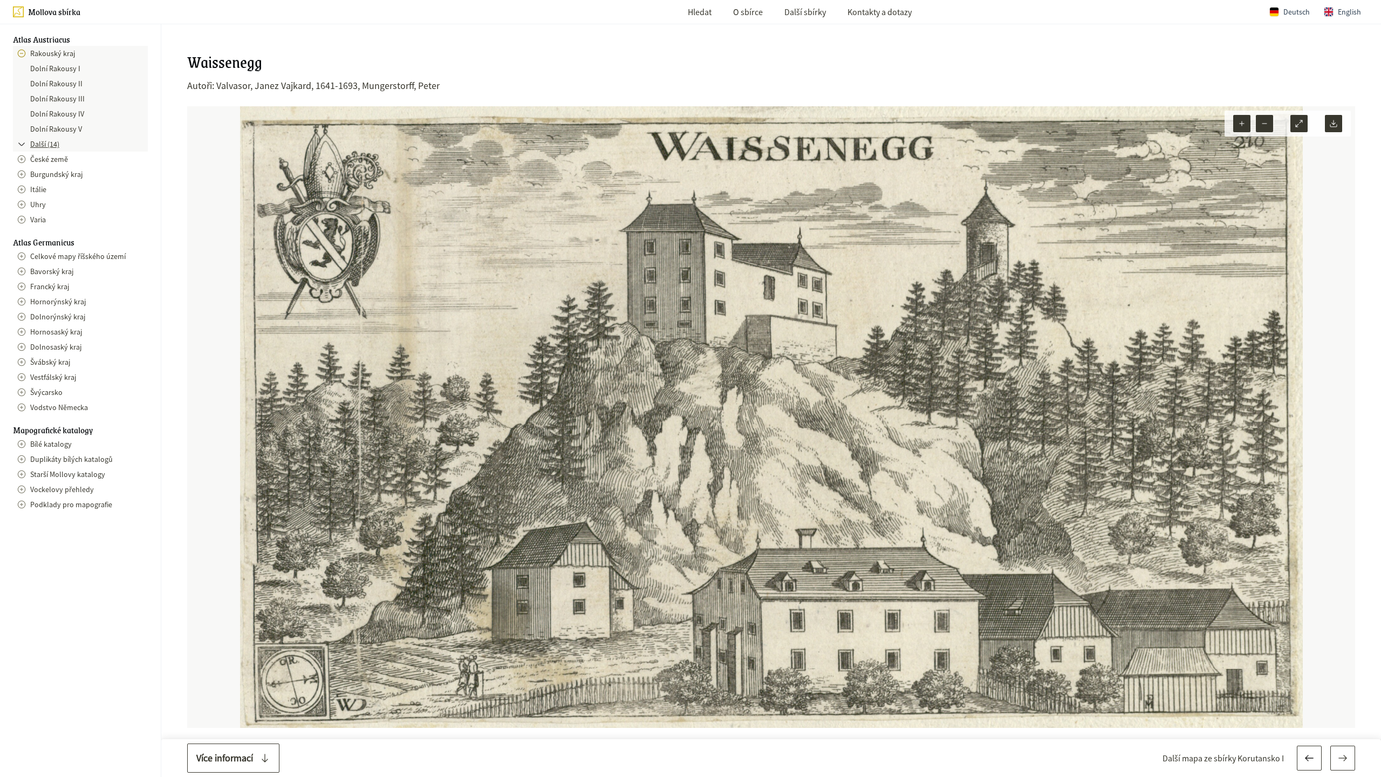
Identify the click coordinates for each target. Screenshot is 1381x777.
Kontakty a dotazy (879, 11)
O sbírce (748, 11)
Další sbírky (805, 11)
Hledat (700, 11)
